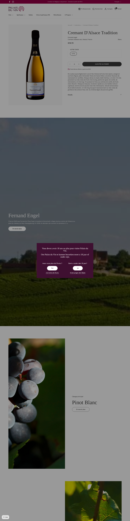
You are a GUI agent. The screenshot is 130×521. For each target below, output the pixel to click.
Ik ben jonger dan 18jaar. (78, 273)
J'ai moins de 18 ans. (52, 273)
